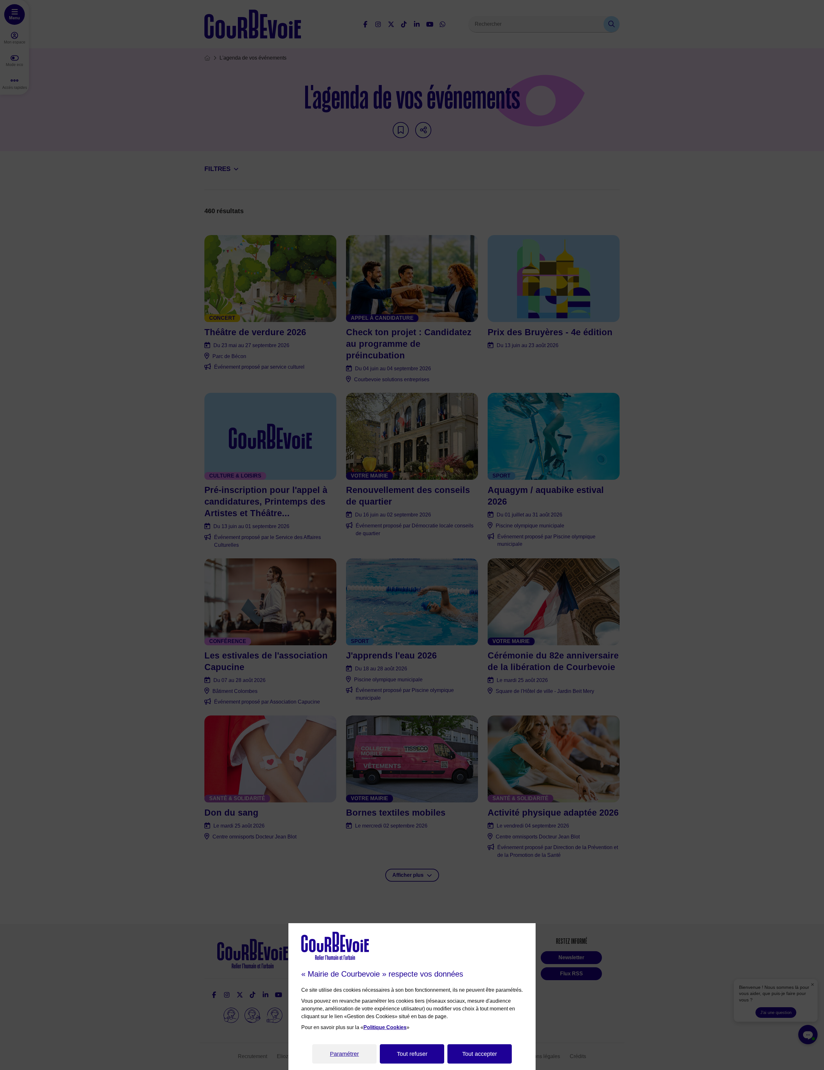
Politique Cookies (385, 1027)
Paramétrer (344, 1054)
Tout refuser (412, 1054)
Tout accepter (479, 1054)
